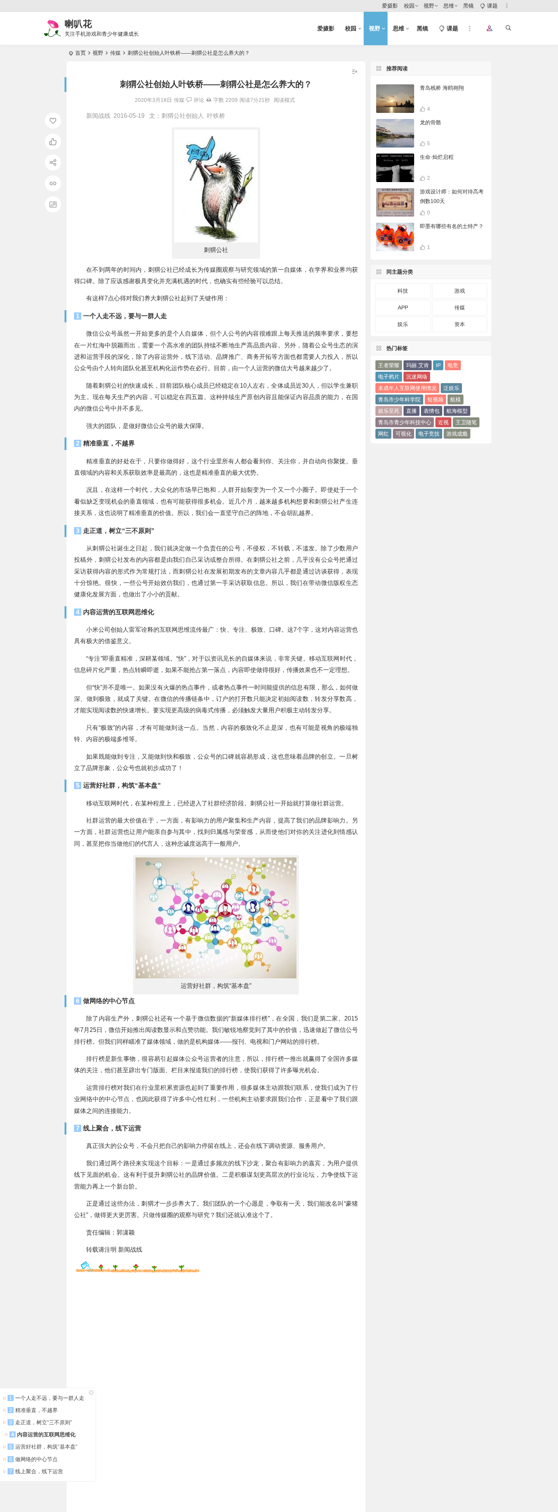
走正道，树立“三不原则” (40, 1422)
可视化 (403, 434)
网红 (383, 434)
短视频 (435, 399)
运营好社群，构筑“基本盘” (42, 1447)
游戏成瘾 (457, 434)
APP (403, 307)
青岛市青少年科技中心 (404, 422)
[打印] (208, 100)
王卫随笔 (466, 422)
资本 (459, 324)
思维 (448, 6)
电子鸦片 (388, 377)
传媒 (115, 53)
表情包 (432, 411)
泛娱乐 (451, 388)
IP (438, 365)
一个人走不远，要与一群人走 (46, 1398)
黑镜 (468, 6)
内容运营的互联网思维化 (42, 1434)
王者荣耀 (388, 365)
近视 (443, 422)
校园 (409, 6)
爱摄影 (390, 6)
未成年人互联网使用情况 (407, 388)
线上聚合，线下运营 (36, 1471)
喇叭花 (78, 24)
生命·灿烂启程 (437, 157)
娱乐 (402, 324)
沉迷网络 (416, 377)
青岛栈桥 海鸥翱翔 (442, 88)
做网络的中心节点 (33, 1459)
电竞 (453, 365)
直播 (411, 411)
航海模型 (457, 411)
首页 (80, 53)
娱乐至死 (388, 411)
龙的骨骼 (430, 122)
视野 (429, 6)
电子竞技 (429, 434)
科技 (402, 291)
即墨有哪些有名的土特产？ (452, 226)
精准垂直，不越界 (33, 1410)
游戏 (459, 291)
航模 (455, 399)
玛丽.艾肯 (417, 365)
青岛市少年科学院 (399, 399)
